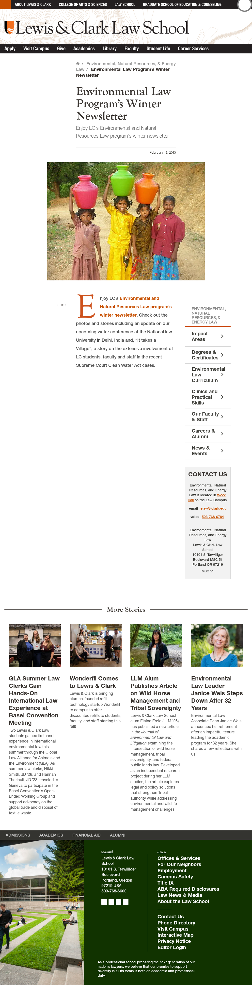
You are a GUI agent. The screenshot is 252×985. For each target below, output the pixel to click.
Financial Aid (86, 835)
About (33, 4)
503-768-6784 (213, 517)
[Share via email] (61, 335)
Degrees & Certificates (205, 355)
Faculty (132, 48)
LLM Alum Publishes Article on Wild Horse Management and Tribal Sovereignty (155, 693)
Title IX (165, 883)
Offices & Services (179, 858)
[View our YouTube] (125, 902)
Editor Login (172, 947)
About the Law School (183, 901)
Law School (125, 4)
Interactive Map (175, 935)
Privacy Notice (174, 941)
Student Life (158, 48)
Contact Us (207, 474)
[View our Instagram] (111, 902)
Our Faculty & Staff (205, 416)
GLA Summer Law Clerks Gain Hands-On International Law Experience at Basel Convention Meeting (34, 700)
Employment (172, 870)
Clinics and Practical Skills (205, 397)
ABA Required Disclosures (188, 889)
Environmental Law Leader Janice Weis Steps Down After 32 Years (217, 693)
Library (110, 48)
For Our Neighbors (179, 864)
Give (61, 48)
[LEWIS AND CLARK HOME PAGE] (5, 4)
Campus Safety (175, 877)
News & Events (201, 450)
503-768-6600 (113, 890)
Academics (84, 48)
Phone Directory (176, 923)
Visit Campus (36, 48)
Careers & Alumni (203, 433)
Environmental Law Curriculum (208, 374)
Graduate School (182, 4)
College (83, 4)
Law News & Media (180, 895)
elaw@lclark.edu (213, 508)
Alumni (117, 835)
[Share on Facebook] (61, 312)
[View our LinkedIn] (118, 902)
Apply (10, 48)
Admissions (18, 835)
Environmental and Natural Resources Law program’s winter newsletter (136, 306)
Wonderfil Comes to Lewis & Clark (94, 682)
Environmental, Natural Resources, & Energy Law (209, 315)
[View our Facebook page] (104, 902)
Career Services (193, 48)
